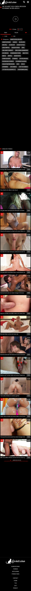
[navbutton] (28, 2)
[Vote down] (21, 29)
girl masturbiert (7, 50)
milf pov (25, 53)
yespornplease (22, 69)
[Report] (26, 33)
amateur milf (6, 42)
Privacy (15, 588)
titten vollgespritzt (8, 69)
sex (18, 64)
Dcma (15, 580)
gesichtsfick (15, 47)
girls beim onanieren (21, 50)
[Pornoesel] (8, 2)
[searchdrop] (24, 2)
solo (22, 64)
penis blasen (6, 58)
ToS (15, 583)
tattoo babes (23, 66)
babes (15, 42)
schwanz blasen (21, 61)
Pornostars (15, 574)
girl (23, 47)
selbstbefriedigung (8, 64)
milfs (4, 55)
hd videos (5, 53)
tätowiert (13, 66)
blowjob (22, 42)
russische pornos (7, 61)
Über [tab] (5, 32)
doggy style (21, 45)
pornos (15, 58)
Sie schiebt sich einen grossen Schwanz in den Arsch (16, 461)
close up (12, 45)
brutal (4, 45)
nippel (10, 55)
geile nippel (5, 47)
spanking (5, 66)
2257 (15, 585)
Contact (15, 578)
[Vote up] (18, 29)
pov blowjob (24, 58)
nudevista (17, 55)
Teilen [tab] (16, 32)
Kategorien (15, 571)
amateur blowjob (16, 39)
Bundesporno (15, 566)
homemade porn (15, 53)
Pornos (15, 569)
